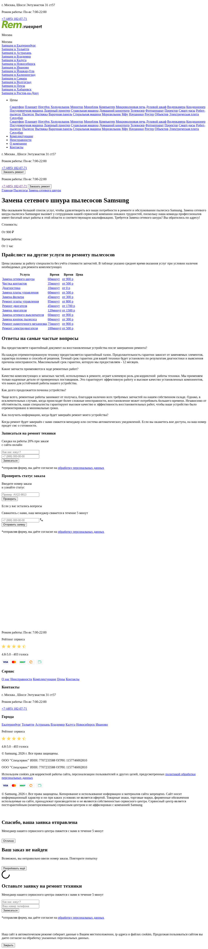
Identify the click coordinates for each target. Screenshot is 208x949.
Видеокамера (176, 107)
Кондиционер (195, 107)
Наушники (136, 114)
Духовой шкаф (156, 107)
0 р (66, 288)
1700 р (68, 306)
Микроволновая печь (130, 107)
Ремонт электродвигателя (20, 328)
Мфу (125, 114)
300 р (67, 297)
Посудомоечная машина (26, 110)
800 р (67, 301)
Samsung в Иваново (15, 67)
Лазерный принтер (57, 110)
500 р (67, 283)
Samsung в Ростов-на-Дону (20, 93)
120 (54, 310)
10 (54, 288)
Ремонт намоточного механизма (24, 323)
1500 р (68, 310)
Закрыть (8, 945)
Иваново (102, 724)
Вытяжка (41, 114)
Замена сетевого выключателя (23, 315)
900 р (67, 279)
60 (54, 279)
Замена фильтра (13, 297)
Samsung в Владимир (16, 56)
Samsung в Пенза (13, 85)
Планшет (31, 107)
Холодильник (60, 107)
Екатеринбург (11, 724)
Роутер (149, 114)
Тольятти (28, 724)
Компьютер (107, 107)
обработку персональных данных (81, 468)
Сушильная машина (85, 110)
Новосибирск (85, 724)
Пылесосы (20, 190)
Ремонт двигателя (14, 306)
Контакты (16, 147)
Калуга (70, 724)
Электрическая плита (184, 114)
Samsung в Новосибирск (18, 64)
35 (54, 283)
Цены (61, 679)
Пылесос (28, 114)
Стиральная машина (87, 114)
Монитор (76, 107)
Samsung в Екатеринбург (19, 45)
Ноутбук (44, 107)
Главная (7, 190)
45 (54, 297)
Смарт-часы (187, 110)
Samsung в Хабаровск (16, 89)
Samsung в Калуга (14, 60)
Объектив (161, 114)
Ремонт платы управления (20, 301)
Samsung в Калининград (18, 74)
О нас (6, 679)
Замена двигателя (14, 310)
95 (54, 301)
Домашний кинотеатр (114, 110)
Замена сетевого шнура (45, 190)
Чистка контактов (14, 283)
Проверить (9, 498)
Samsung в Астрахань (16, 53)
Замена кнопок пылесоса (19, 319)
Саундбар (16, 118)
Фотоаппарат (154, 110)
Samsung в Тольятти (15, 49)
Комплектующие (21, 136)
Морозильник (111, 114)
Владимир (58, 724)
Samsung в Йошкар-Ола (18, 71)
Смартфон (17, 107)
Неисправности (20, 140)
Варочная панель (60, 114)
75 (54, 323)
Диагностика (11, 288)
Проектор (171, 110)
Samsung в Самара (14, 78)
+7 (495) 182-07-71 (14, 19)
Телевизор (137, 110)
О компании (18, 143)
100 (54, 328)
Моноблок (91, 107)
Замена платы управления (20, 292)
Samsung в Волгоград (16, 82)
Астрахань (42, 724)
